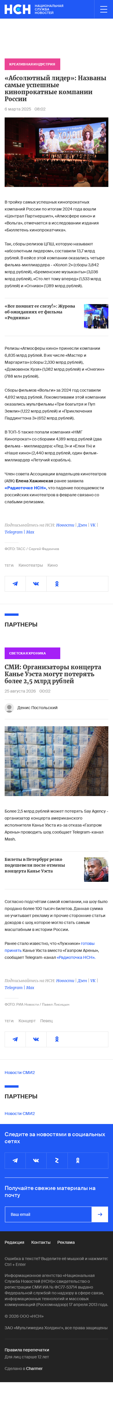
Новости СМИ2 (20, 1072)
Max (30, 532)
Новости (65, 525)
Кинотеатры (31, 565)
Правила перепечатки (27, 1350)
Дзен (82, 525)
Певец (46, 1020)
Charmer (34, 1368)
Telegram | (15, 532)
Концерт (27, 1020)
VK (93, 525)
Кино (53, 565)
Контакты (40, 1242)
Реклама (66, 1242)
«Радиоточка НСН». (76, 957)
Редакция (14, 1242)
